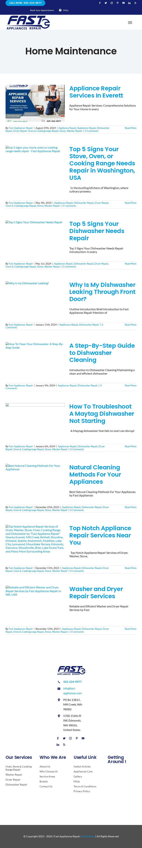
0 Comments (92, 130)
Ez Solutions (88, 836)
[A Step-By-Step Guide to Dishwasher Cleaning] (35, 360)
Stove (63, 130)
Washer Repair (74, 130)
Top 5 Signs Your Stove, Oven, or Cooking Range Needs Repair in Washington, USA (102, 163)
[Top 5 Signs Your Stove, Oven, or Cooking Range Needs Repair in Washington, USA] (35, 164)
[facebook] (100, 3)
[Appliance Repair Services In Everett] (35, 103)
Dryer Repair (20, 130)
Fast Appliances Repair (21, 127)
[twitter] (106, 3)
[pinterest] (117, 3)
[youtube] (123, 3)
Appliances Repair (86, 127)
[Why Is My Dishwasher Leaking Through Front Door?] (35, 300)
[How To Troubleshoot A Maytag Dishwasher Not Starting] (35, 421)
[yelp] (135, 3)
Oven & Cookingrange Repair (43, 130)
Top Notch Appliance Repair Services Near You (100, 535)
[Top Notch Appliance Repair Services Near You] (35, 543)
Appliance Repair (67, 127)
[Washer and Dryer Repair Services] (35, 604)
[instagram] (112, 3)
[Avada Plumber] (28, 17)
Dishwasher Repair (84, 202)
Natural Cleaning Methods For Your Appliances (95, 474)
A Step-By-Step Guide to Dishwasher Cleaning (102, 352)
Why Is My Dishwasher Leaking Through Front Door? (102, 292)
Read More (130, 127)
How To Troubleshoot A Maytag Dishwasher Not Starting (101, 413)
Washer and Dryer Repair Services (96, 592)
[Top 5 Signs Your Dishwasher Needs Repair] (35, 239)
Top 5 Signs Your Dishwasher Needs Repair (96, 231)
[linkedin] (129, 3)
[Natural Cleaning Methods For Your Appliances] (35, 482)
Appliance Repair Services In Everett (96, 92)
